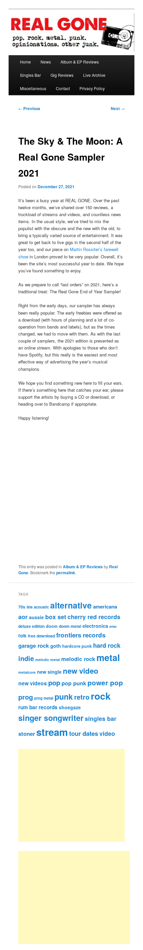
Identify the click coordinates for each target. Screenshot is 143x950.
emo (113, 626)
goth (55, 645)
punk (64, 696)
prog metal (43, 698)
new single (49, 671)
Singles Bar (30, 75)
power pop (105, 682)
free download (41, 636)
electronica (95, 625)
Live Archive (94, 75)
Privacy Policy (92, 88)
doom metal (70, 626)
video (107, 733)
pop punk (74, 683)
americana (105, 606)
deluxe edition (31, 626)
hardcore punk (77, 646)
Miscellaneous (33, 88)
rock (101, 696)
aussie (36, 617)
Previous (29, 108)
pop (54, 682)
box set (55, 616)
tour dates (83, 733)
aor (23, 616)
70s (21, 607)
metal (108, 657)
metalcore (27, 672)
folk (22, 635)
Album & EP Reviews (80, 62)
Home (25, 62)
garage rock (33, 645)
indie (26, 658)
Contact (63, 88)
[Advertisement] (79, 795)
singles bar (100, 718)
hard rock (106, 645)
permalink (65, 573)
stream (52, 732)
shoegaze (70, 707)
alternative (71, 605)
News (46, 62)
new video (80, 670)
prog (25, 697)
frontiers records (80, 634)
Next (118, 108)
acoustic (41, 607)
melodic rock (78, 659)
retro (81, 697)
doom (52, 626)
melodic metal (47, 659)
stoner (26, 734)
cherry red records (94, 616)
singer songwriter (50, 717)
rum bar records (38, 707)
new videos (32, 683)
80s (30, 607)
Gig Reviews (62, 75)
